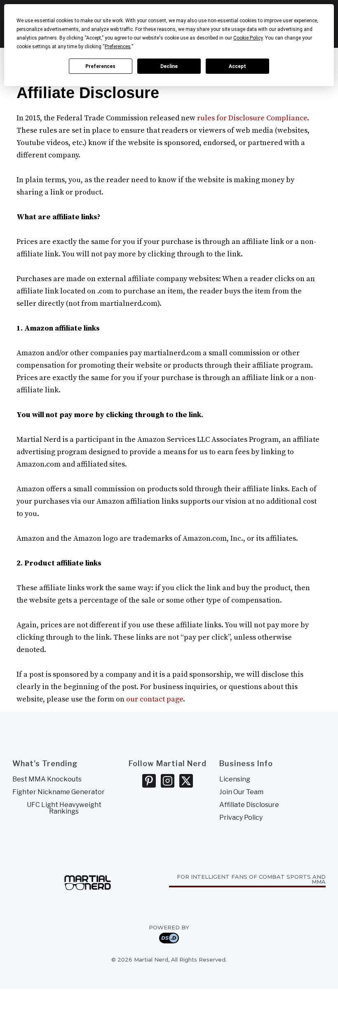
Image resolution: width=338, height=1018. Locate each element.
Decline (169, 66)
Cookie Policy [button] (248, 38)
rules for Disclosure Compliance (252, 118)
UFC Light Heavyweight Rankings (64, 808)
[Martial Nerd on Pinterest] (149, 781)
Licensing (234, 779)
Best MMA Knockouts (47, 779)
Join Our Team (241, 792)
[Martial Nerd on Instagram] (167, 781)
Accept (237, 66)
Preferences (100, 66)
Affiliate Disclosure (249, 805)
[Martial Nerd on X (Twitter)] (186, 781)
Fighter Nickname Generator (58, 792)
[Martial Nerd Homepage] (87, 880)
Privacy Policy (241, 817)
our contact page (154, 699)
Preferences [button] (118, 46)
